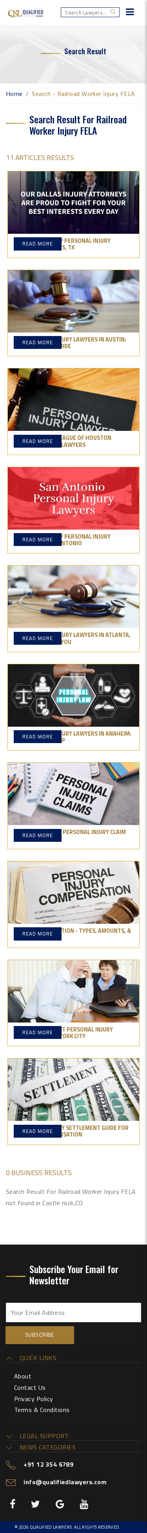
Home (14, 93)
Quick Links (37, 1357)
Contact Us (30, 1387)
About (22, 1376)
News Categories (47, 1447)
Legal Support (43, 1436)
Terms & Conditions (42, 1409)
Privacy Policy (33, 1398)
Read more (37, 243)
